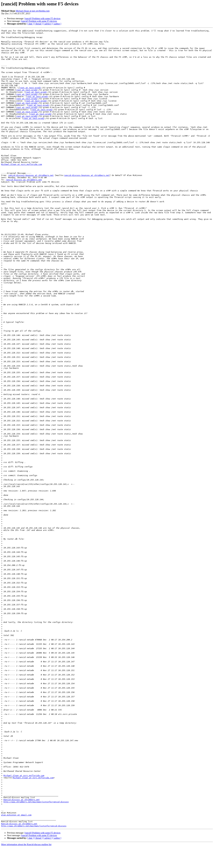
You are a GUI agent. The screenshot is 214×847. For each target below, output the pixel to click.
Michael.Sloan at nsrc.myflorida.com (32, 11)
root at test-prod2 (30, 88)
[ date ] (30, 23)
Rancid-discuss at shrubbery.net (21, 800)
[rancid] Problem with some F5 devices (42, 18)
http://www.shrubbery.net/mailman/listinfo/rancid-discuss (36, 802)
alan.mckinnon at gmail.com (16, 815)
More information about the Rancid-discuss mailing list (26, 844)
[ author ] (57, 23)
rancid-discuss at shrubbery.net (24, 180)
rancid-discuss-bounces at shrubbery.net (31, 175)
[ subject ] (47, 23)
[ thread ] (38, 23)
